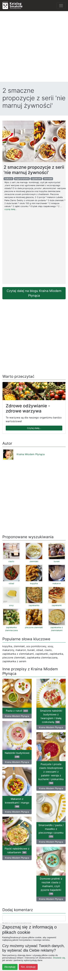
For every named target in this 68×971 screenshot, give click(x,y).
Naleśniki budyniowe (17, 754)
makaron (8, 178)
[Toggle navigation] (61, 6)
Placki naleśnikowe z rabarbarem (17, 850)
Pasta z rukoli (17, 710)
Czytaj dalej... (34, 428)
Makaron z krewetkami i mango (17, 802)
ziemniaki (48, 178)
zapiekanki (36, 178)
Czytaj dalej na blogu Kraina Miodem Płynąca (34, 293)
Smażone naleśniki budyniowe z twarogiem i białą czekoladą (51, 716)
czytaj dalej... (10, 209)
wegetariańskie (22, 178)
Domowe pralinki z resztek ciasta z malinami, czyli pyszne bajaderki (51, 886)
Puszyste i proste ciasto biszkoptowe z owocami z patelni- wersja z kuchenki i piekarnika (51, 773)
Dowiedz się (59, 957)
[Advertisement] (34, 47)
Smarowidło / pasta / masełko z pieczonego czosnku (51, 831)
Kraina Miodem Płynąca (31, 454)
